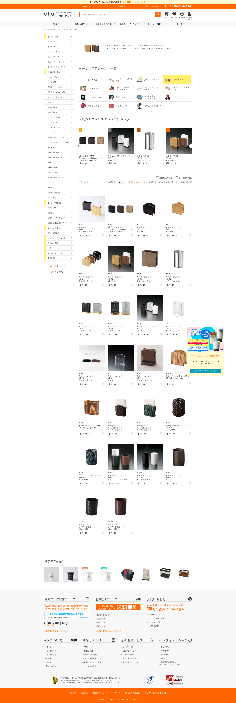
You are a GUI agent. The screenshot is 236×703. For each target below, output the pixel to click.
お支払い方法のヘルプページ (57, 631)
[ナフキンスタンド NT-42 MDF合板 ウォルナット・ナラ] (179, 141)
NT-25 (81, 224)
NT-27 (81, 373)
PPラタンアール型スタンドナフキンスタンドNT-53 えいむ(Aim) (145, 428)
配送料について (103, 614)
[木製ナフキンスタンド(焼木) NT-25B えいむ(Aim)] (92, 407)
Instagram (165, 650)
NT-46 (110, 323)
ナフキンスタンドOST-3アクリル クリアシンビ (173, 329)
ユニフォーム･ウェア (129, 23)
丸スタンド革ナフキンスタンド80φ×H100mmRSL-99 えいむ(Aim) (116, 528)
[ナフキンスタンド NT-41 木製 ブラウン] (179, 457)
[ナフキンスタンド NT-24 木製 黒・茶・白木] (92, 259)
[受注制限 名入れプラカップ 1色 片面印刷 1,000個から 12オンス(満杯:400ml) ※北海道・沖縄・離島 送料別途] (108, 574)
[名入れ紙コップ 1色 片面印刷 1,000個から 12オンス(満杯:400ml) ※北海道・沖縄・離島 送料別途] (51, 574)
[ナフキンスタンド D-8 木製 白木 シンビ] (179, 209)
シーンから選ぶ (90, 666)
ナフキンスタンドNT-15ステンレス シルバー (145, 158)
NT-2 (138, 373)
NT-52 (81, 472)
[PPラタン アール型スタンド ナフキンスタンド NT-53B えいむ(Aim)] (121, 407)
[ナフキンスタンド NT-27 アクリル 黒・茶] (92, 358)
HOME (48, 647)
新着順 (151, 182)
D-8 (167, 224)
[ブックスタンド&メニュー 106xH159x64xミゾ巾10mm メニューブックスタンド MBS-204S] (146, 574)
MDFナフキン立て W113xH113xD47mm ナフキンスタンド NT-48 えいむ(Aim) (91, 159)
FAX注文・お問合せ (151, 6)
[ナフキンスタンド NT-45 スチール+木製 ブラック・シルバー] (92, 308)
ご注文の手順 (51, 654)
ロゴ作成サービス (129, 654)
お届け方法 (101, 618)
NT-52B (168, 423)
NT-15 (168, 274)
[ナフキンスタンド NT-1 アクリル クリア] (121, 358)
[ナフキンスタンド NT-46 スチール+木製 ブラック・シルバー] (121, 308)
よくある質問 (120, 6)
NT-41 (168, 472)
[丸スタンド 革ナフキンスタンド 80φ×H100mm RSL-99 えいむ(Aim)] (121, 507)
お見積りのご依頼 (155, 614)
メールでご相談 (155, 622)
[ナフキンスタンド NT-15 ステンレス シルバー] (150, 141)
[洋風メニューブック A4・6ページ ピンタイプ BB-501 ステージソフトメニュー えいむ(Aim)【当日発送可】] (127, 574)
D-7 (138, 224)
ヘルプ (134, 6)
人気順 (130, 182)
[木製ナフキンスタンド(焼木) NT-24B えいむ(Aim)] (179, 358)
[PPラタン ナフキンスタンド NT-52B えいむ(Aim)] (179, 407)
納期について (102, 622)
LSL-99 (81, 522)
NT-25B (81, 423)
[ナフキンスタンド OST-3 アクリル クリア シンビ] (179, 308)
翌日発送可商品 (185, 177)
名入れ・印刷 (154, 23)
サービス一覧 (103, 6)
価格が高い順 (186, 182)
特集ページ (88, 647)
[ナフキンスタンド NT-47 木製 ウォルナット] (150, 259)
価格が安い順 (171, 182)
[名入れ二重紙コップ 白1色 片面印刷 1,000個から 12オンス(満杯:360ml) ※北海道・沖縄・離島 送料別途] (70, 574)
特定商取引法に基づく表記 (156, 692)
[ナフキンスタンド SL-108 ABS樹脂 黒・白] (150, 457)
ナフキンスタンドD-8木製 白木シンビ (173, 230)
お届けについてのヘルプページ (109, 631)
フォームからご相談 (156, 618)
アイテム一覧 (60, 265)
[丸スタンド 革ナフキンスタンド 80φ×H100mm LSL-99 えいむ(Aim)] (92, 507)
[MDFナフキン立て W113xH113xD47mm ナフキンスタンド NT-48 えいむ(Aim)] (91, 141)
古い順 (160, 182)
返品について (102, 626)
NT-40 (110, 472)
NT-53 (139, 423)
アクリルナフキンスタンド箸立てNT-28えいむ (119, 159)
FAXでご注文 (154, 626)
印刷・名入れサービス (93, 662)
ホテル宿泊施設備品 (105, 23)
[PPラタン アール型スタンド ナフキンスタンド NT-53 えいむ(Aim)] (150, 407)
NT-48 (110, 224)
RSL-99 (110, 522)
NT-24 (81, 274)
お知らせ (49, 658)
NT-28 (139, 323)
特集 (55, 23)
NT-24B (168, 373)
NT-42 (110, 274)
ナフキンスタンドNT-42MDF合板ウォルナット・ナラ (174, 159)
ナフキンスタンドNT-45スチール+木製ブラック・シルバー (87, 329)
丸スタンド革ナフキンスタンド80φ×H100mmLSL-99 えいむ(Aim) (87, 528)
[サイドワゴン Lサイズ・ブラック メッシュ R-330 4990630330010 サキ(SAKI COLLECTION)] (165, 574)
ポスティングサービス (131, 658)
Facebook (165, 654)
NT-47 (139, 274)
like (103, 235)
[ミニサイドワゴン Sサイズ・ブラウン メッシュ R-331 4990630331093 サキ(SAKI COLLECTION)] (184, 574)
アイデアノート (61, 272)
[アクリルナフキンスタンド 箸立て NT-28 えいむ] (121, 141)
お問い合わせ (51, 666)
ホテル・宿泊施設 (91, 654)
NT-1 (109, 373)
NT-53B (110, 423)
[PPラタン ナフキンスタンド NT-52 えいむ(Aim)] (92, 457)
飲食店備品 (80, 23)
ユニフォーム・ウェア (93, 658)
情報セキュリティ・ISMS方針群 (106, 692)
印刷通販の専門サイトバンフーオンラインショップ (170, 663)
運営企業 (84, 692)
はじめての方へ (86, 6)
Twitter (163, 658)
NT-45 (81, 323)
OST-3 (168, 323)
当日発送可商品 (165, 177)
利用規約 (72, 692)
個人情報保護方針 (132, 692)
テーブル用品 (62, 29)
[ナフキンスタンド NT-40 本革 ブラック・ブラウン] (121, 457)
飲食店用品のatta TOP (50, 29)
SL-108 (139, 472)
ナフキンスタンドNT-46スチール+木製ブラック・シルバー (116, 329)
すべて (180, 23)
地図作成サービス (129, 650)
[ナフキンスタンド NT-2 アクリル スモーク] (150, 358)
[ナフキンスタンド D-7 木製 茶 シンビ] (150, 209)
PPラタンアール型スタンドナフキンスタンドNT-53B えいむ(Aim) (117, 428)
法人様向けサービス (130, 662)
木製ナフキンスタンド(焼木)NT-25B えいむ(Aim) (91, 426)
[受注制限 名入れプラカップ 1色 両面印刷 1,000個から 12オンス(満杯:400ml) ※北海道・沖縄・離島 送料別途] (89, 574)
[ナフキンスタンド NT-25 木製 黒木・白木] (92, 209)
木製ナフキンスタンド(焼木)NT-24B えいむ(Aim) (178, 377)
